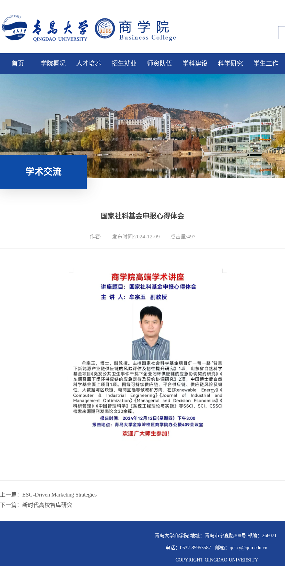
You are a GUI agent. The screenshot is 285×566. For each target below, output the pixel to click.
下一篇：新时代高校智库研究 (36, 505)
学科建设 (194, 63)
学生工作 (265, 63)
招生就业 (124, 63)
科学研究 (230, 63)
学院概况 (53, 63)
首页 (17, 63)
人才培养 (88, 63)
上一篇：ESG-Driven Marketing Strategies (48, 495)
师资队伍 (159, 63)
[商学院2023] (95, 44)
